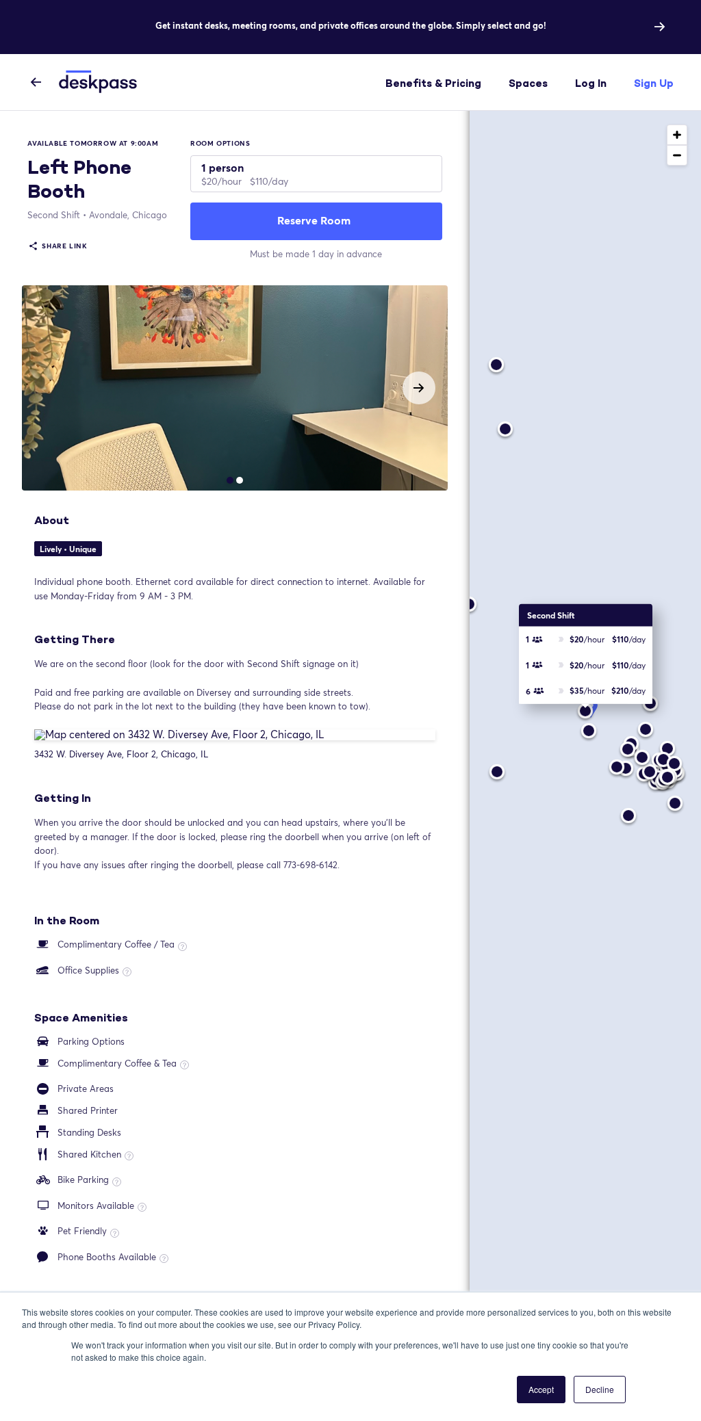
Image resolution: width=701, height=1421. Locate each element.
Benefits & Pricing (433, 83)
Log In (591, 83)
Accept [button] (541, 1389)
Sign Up (654, 83)
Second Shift (53, 215)
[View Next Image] (419, 387)
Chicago (128, 215)
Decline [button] (599, 1389)
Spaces (528, 83)
